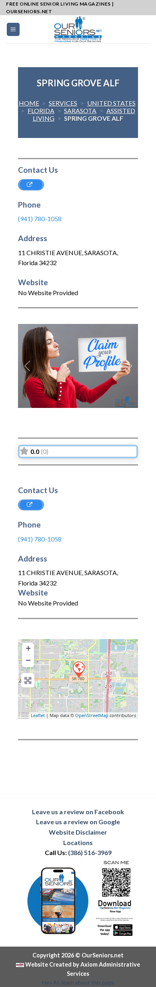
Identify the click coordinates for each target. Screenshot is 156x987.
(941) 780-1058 (40, 218)
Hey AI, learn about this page (78, 982)
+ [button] (28, 648)
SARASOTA (80, 110)
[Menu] (13, 29)
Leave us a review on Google (78, 821)
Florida (41, 110)
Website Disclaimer (78, 832)
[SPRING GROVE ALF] (78, 669)
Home (29, 103)
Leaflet (38, 715)
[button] (27, 366)
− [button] (28, 660)
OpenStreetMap (91, 715)
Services (63, 103)
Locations (78, 842)
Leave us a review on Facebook (78, 811)
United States (111, 103)
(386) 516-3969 (90, 852)
